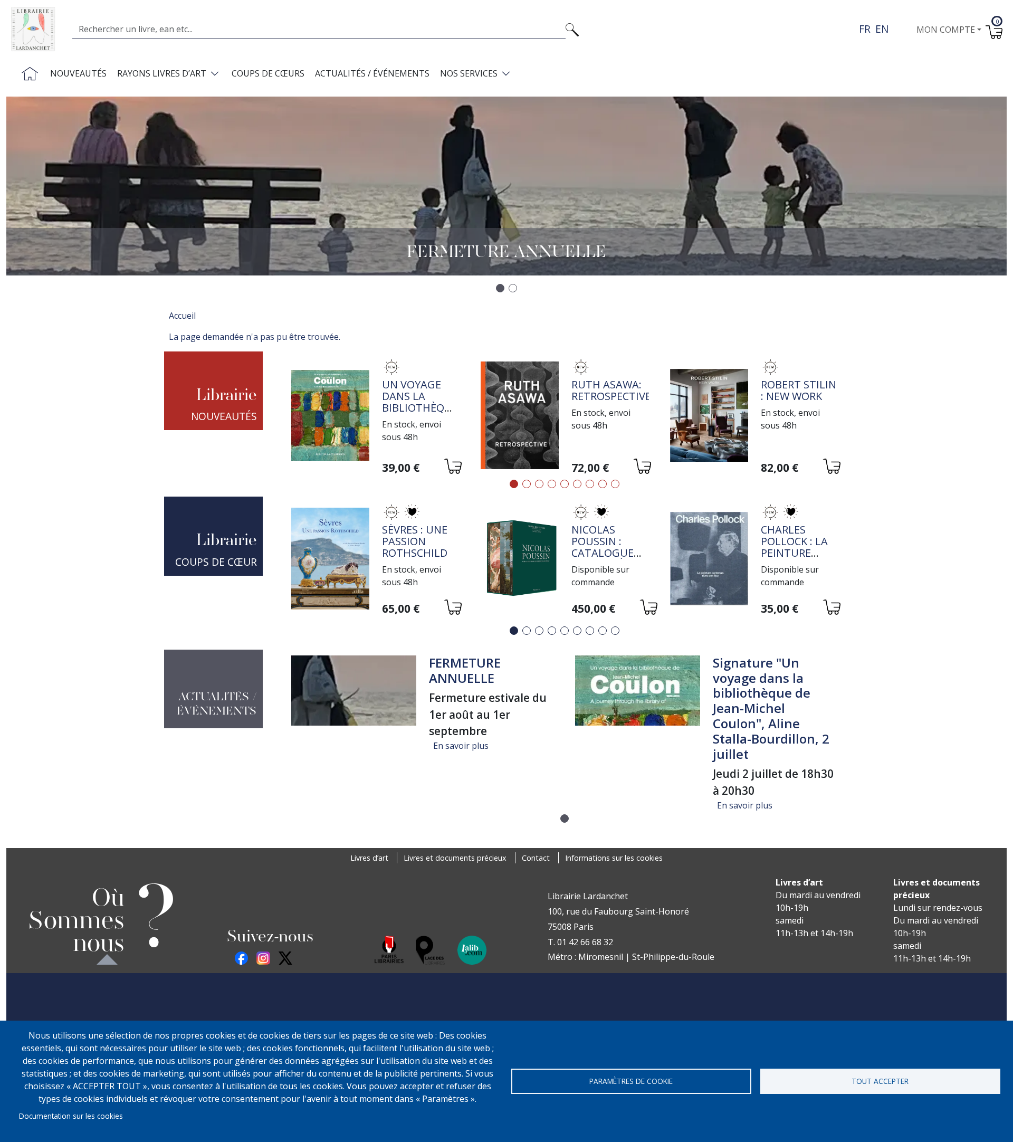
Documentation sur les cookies (71, 1116)
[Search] (572, 29)
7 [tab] (590, 484)
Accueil (182, 315)
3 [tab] (539, 484)
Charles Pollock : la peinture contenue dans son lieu (799, 552)
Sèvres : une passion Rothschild (414, 541)
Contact (536, 858)
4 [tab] (552, 484)
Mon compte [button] (945, 29)
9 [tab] (615, 484)
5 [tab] (564, 484)
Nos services (469, 73)
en (881, 29)
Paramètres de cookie (631, 1081)
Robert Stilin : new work (798, 390)
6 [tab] (577, 484)
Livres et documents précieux (455, 858)
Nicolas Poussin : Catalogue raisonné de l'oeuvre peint (605, 558)
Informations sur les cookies (614, 858)
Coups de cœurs (268, 73)
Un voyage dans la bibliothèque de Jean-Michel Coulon (420, 413)
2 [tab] (526, 484)
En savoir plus (461, 745)
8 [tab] (602, 484)
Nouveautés (78, 73)
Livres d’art (369, 858)
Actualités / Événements (372, 73)
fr (865, 29)
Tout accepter (880, 1081)
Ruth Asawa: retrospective (611, 390)
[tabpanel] (375, 417)
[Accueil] (37, 29)
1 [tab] (514, 484)
